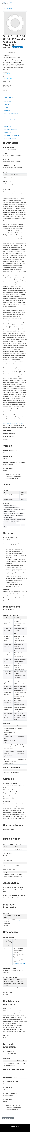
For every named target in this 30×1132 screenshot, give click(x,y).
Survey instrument (9, 120)
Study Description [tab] (9, 97)
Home (3, 7)
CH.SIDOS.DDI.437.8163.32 (8, 8)
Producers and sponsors (11, 113)
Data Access (7, 132)
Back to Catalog (8, 1118)
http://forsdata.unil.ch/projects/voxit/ (13, 423)
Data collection (8, 123)
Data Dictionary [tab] (21, 97)
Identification (7, 101)
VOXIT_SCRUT (19, 7)
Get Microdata (17, 47)
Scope (6, 107)
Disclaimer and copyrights (11, 135)
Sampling (7, 117)
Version (6, 104)
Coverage (7, 110)
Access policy (8, 126)
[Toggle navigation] (27, 2)
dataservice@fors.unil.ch (19, 963)
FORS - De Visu (7, 2)
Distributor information (10, 129)
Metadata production (10, 138)
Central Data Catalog (10, 7)
